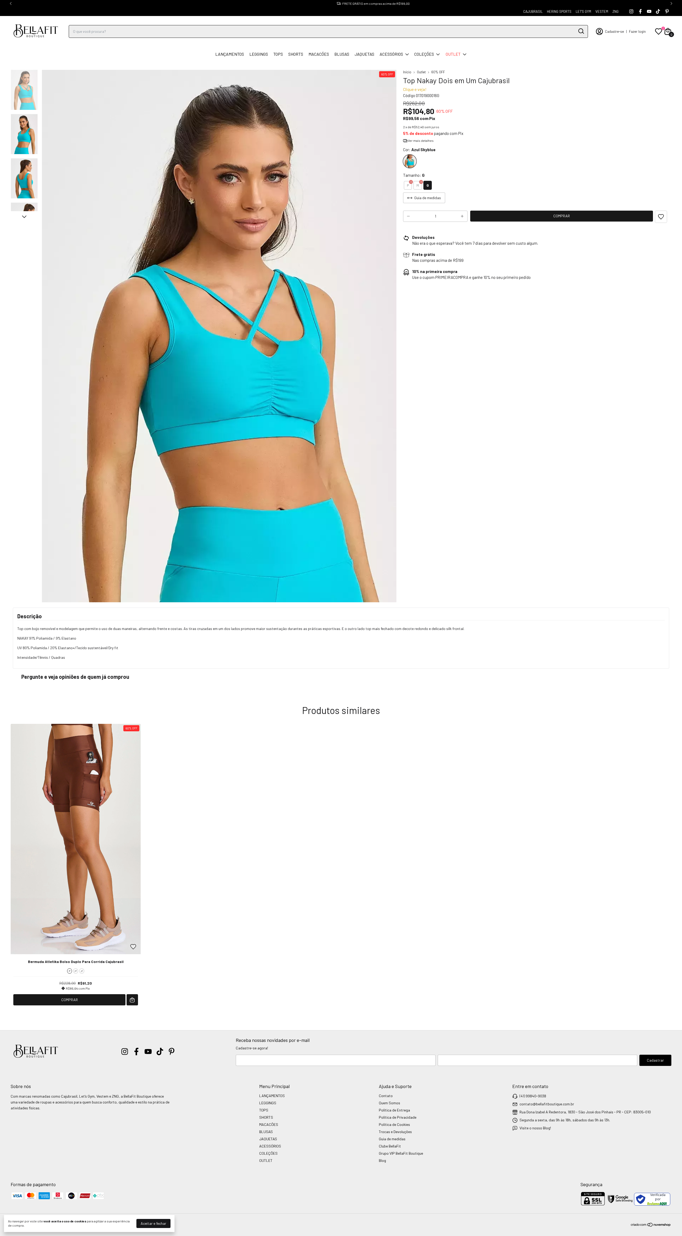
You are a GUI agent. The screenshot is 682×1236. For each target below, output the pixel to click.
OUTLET (453, 54)
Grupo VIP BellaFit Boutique (401, 1153)
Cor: (419, 149)
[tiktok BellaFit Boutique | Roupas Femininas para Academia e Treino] (657, 11)
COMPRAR (69, 999)
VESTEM (601, 11)
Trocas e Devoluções (395, 1131)
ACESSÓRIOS (391, 54)
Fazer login (637, 31)
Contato (386, 1095)
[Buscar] (580, 31)
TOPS (278, 54)
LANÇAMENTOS (229, 54)
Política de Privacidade (397, 1117)
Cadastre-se (614, 31)
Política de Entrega (394, 1110)
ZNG (615, 11)
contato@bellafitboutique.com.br (546, 1104)
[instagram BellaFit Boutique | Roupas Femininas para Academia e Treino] (631, 11)
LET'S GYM (583, 11)
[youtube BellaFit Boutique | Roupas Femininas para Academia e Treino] (649, 11)
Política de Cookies (394, 1124)
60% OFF (438, 72)
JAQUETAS (364, 54)
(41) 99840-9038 (532, 1096)
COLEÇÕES (424, 54)
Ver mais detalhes (420, 140)
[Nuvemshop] (651, 1225)
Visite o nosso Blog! (535, 1128)
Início (407, 72)
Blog (382, 1160)
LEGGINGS (258, 54)
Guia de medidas (392, 1139)
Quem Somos (389, 1103)
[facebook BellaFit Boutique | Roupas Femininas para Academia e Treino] (640, 11)
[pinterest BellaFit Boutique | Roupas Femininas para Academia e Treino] (667, 11)
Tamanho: (414, 175)
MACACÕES (318, 54)
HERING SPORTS (559, 11)
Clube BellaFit (390, 1146)
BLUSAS (341, 54)
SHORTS (295, 54)
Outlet (421, 72)
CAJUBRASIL (533, 11)
